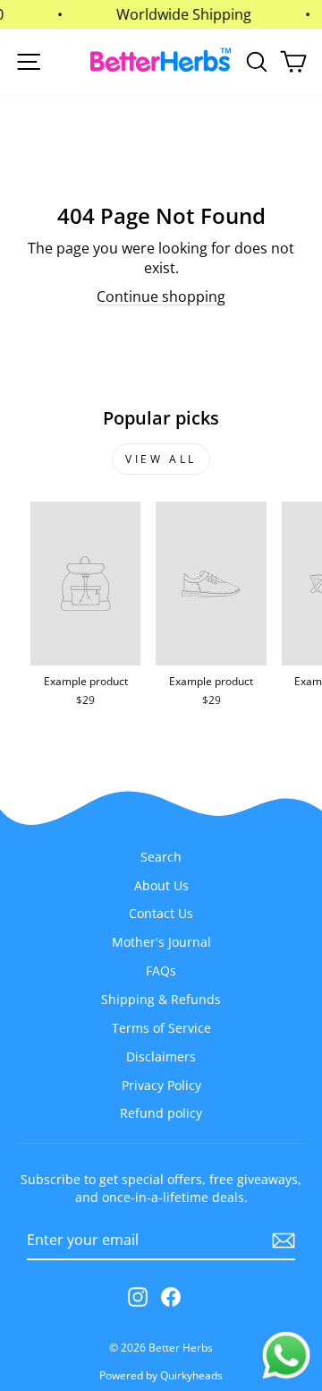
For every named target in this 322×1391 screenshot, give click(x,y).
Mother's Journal (161, 941)
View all (161, 459)
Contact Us (161, 913)
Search (161, 856)
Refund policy (161, 1112)
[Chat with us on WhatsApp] (286, 1356)
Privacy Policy (161, 1085)
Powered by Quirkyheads (161, 1375)
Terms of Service (161, 1027)
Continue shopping (161, 296)
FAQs (161, 970)
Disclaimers (161, 1056)
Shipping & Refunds (161, 999)
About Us (161, 885)
